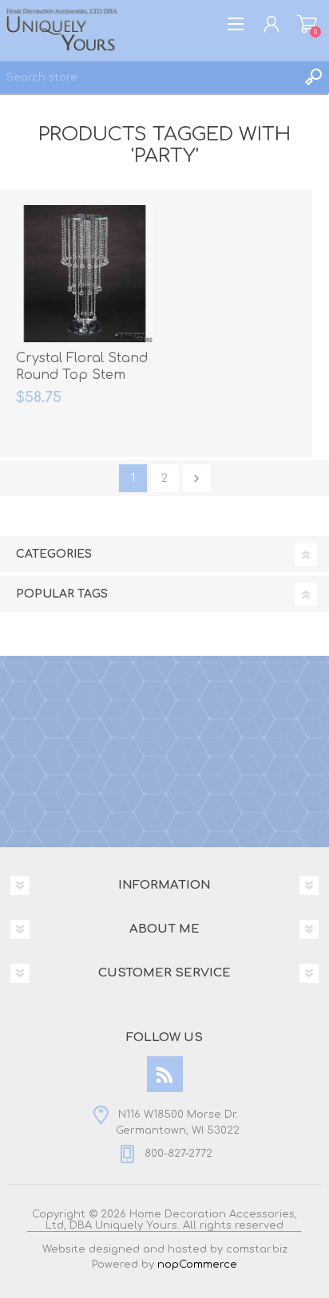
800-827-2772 (178, 1153)
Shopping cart (307, 23)
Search (313, 77)
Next (197, 478)
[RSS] (165, 1074)
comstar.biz (256, 1249)
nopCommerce (197, 1264)
